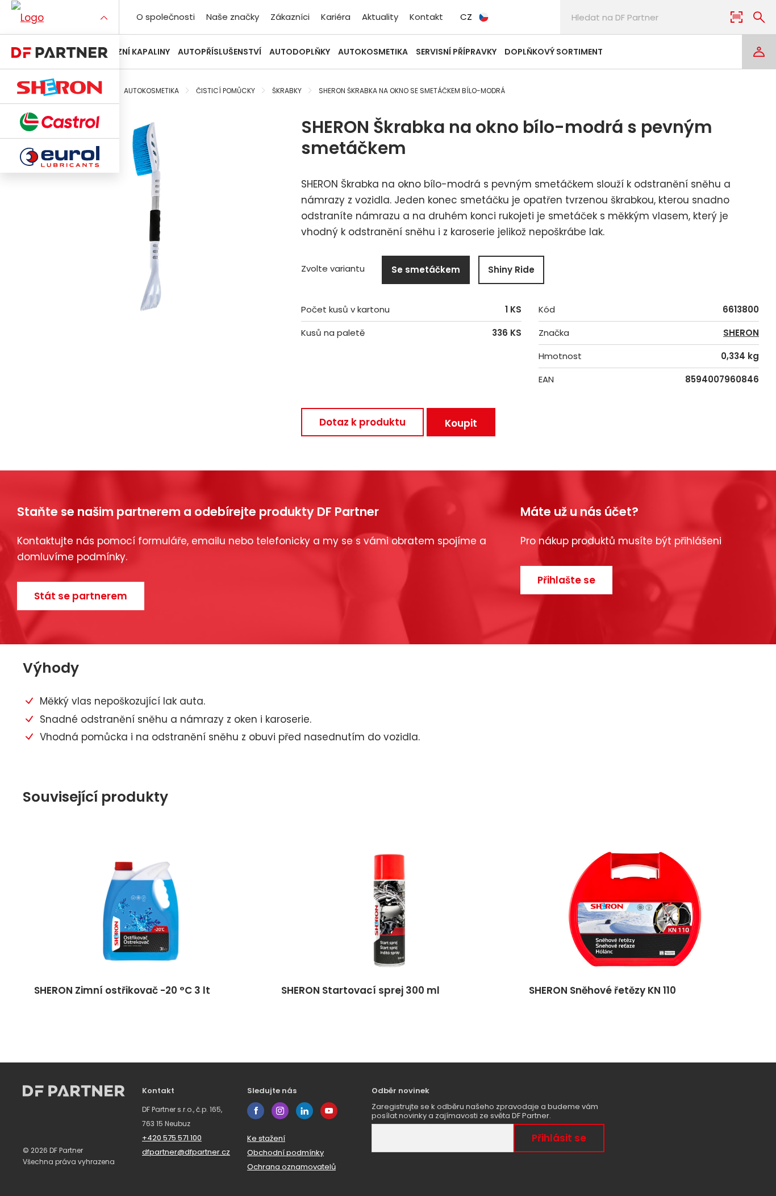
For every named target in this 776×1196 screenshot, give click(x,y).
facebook (255, 1110)
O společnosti (165, 17)
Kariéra (336, 17)
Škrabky (287, 90)
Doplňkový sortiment (553, 51)
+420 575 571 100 (172, 1137)
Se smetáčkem (425, 270)
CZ (466, 17)
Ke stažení (266, 1138)
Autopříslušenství (219, 51)
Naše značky (232, 17)
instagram (280, 1110)
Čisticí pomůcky (225, 90)
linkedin (304, 1110)
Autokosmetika (373, 51)
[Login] (759, 52)
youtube (328, 1110)
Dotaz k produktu (362, 422)
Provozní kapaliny (128, 51)
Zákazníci (290, 17)
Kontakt (426, 17)
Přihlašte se (566, 580)
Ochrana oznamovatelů (291, 1166)
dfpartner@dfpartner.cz (186, 1152)
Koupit (461, 423)
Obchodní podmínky (285, 1152)
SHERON (741, 333)
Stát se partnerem (80, 596)
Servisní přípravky (456, 51)
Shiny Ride (511, 270)
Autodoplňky (299, 51)
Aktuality (380, 17)
